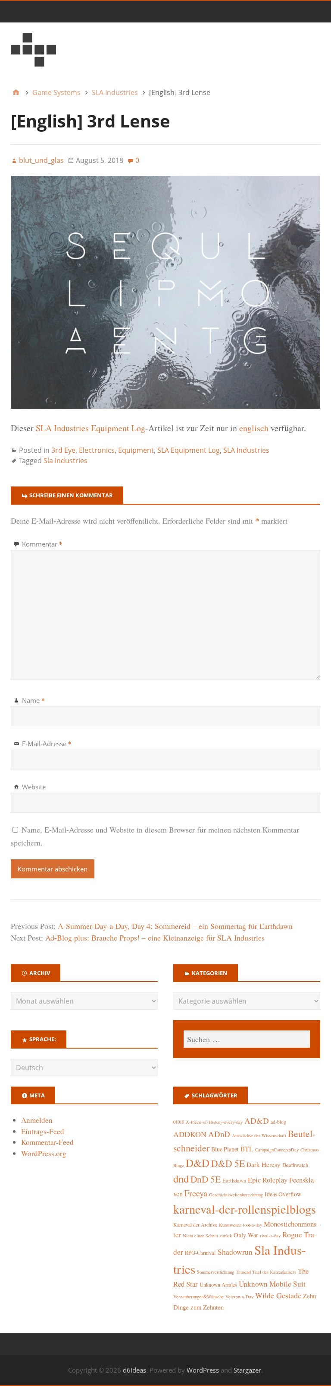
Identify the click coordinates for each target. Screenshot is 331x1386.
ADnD (219, 1134)
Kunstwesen (230, 1225)
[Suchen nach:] (247, 1039)
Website (34, 786)
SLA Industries (246, 450)
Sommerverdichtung (215, 1272)
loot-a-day (252, 1225)
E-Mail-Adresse (47, 743)
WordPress (203, 1370)
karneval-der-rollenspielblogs (244, 1209)
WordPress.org (43, 1153)
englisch (254, 428)
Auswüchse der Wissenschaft (259, 1135)
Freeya (195, 1193)
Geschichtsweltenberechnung (236, 1195)
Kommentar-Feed (47, 1142)
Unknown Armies (218, 1284)
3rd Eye (63, 450)
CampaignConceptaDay (277, 1150)
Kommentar (42, 544)
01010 (178, 1122)
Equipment (136, 450)
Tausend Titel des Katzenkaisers (266, 1272)
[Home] (16, 92)
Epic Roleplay (267, 1180)
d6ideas (134, 1370)
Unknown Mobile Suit (272, 1284)
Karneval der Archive (195, 1224)
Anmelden (37, 1120)
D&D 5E (228, 1163)
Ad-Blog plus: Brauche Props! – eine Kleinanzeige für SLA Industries (155, 937)
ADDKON (189, 1134)
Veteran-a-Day (239, 1297)
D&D (197, 1163)
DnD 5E (205, 1179)
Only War (246, 1235)
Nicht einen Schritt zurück (207, 1236)
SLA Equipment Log (188, 450)
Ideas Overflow (283, 1194)
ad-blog (278, 1122)
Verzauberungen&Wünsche (198, 1297)
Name (33, 700)
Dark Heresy (264, 1164)
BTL (246, 1148)
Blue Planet (225, 1149)
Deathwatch (295, 1165)
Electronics (97, 450)
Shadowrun (235, 1252)
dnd (181, 1178)
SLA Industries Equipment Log (90, 428)
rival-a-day (270, 1235)
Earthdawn (234, 1180)
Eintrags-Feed (42, 1131)
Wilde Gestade (278, 1295)
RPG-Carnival (200, 1252)
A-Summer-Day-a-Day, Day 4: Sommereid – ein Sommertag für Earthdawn (175, 926)
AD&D (256, 1120)
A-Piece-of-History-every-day (214, 1122)
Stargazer (247, 1370)
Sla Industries (65, 460)
